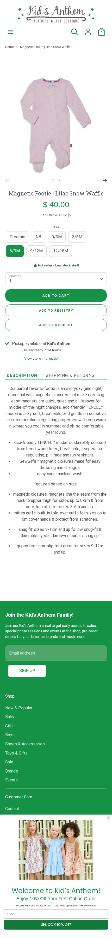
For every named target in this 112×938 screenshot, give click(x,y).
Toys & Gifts (16, 753)
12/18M (60, 250)
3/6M (77, 236)
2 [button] (59, 180)
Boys (10, 734)
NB (38, 236)
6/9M (15, 250)
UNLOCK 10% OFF (56, 924)
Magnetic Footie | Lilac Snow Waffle (45, 47)
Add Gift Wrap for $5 (56, 215)
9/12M (36, 250)
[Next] (105, 180)
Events (11, 779)
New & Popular (18, 707)
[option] (56, 125)
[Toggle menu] (10, 31)
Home (9, 47)
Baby (9, 716)
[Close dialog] (108, 818)
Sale (9, 761)
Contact (12, 808)
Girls (9, 725)
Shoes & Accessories (25, 743)
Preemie (17, 236)
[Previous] (7, 180)
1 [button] (53, 180)
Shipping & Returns (70, 375)
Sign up (27, 670)
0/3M (57, 236)
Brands (11, 771)
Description (22, 375)
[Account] (88, 29)
